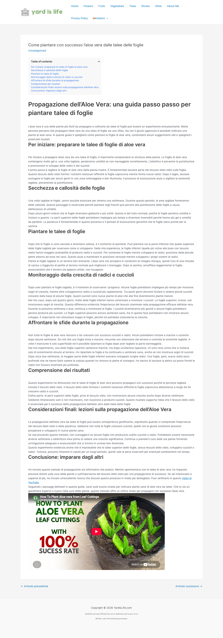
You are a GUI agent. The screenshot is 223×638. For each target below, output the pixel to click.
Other (158, 6)
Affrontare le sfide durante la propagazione (55, 80)
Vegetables (117, 6)
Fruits (101, 6)
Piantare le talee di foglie (45, 73)
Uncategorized (37, 50)
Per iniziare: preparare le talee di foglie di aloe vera (59, 67)
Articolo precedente (34, 586)
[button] (106, 18)
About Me (173, 6)
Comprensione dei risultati (45, 84)
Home (74, 6)
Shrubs (145, 6)
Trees (132, 6)
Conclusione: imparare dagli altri (49, 90)
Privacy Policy (79, 18)
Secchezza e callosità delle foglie (49, 70)
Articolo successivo (189, 586)
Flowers (88, 6)
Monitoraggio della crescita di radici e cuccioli (56, 77)
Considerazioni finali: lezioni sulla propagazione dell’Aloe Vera (65, 87)
